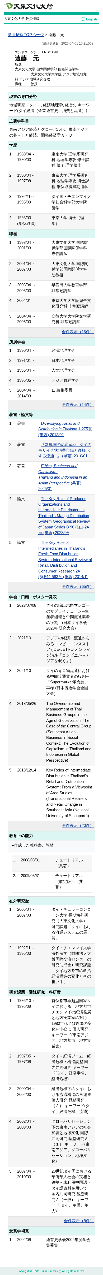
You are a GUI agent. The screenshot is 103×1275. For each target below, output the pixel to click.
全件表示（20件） (78, 825)
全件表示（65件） (78, 586)
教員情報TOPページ (26, 34)
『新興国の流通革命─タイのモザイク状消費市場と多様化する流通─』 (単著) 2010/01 (64, 450)
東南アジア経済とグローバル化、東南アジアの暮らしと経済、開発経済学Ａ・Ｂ (48, 132)
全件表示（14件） (78, 404)
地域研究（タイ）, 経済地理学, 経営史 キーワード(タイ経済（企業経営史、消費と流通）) (49, 108)
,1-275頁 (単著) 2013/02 (65, 429)
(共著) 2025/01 (62, 477)
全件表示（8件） (79, 1220)
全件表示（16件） (78, 331)
